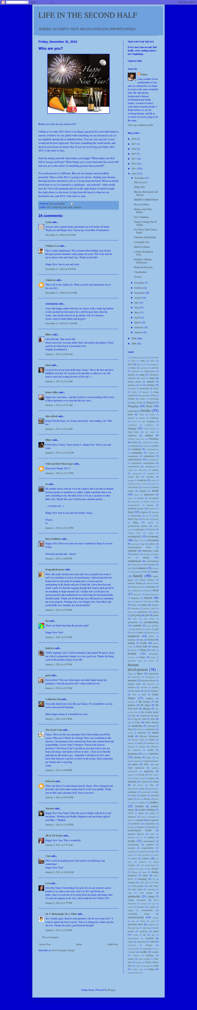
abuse (133, 367)
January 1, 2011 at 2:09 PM (58, 558)
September (139, 292)
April (137, 317)
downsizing (136, 515)
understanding (133, 938)
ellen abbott (51, 416)
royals (130, 854)
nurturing (132, 781)
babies (134, 392)
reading (151, 837)
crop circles (133, 487)
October (138, 287)
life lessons (144, 701)
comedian (135, 445)
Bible (153, 395)
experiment (135, 571)
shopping (142, 878)
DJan (48, 365)
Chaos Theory (149, 428)
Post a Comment (50, 937)
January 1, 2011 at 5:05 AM (58, 354)
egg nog (134, 543)
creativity (142, 480)
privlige (131, 827)
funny (134, 604)
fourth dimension (152, 594)
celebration (132, 425)
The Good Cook (53, 729)
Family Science (147, 579)
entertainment (153, 561)
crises (153, 483)
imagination (153, 673)
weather (155, 951)
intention (77, 207)
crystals (145, 487)
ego (143, 543)
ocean (156, 781)
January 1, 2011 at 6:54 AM (58, 428)
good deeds (149, 618)
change (132, 428)
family (138, 575)
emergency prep (150, 550)
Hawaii (151, 639)
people (144, 795)
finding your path (137, 586)
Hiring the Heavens (143, 267)
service (141, 868)
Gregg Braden (136, 629)
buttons (142, 418)
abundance (154, 364)
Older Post (112, 944)
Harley (151, 636)
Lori (47, 883)
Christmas (154, 438)
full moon (147, 601)
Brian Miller (51, 392)
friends (148, 598)
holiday (132, 653)
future (144, 604)
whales (131, 958)
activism (155, 367)
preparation (150, 823)
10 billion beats (137, 357)
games (130, 611)
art (141, 385)
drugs (135, 522)
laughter (149, 698)
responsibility (148, 847)
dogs (130, 512)
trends (135, 934)
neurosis (131, 774)
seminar (131, 868)
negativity (148, 771)
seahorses (142, 861)
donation (155, 512)
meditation (150, 729)
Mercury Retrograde (149, 736)
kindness (155, 690)
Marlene (49, 808)
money (142, 746)
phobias (147, 798)
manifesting (137, 725)
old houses (138, 785)
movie (144, 753)
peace (133, 795)
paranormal (145, 792)
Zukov (137, 972)
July (136, 302)
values (130, 941)
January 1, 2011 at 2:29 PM (58, 609)
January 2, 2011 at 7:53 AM (58, 844)
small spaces (145, 882)
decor (137, 494)
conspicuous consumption (143, 463)
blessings (154, 398)
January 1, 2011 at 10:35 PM (59, 797)
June (136, 307)
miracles (131, 746)
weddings (149, 955)
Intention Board (148, 680)
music (148, 757)
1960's (156, 357)
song (129, 892)
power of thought (148, 816)
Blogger (111, 989)
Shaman (135, 872)
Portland (139, 806)
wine (138, 965)
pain (142, 788)
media (139, 729)
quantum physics (136, 833)
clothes (134, 442)
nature (135, 764)
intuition (131, 687)
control (130, 470)
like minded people (150, 712)
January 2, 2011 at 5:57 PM (58, 902)
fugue (137, 601)
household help (134, 660)
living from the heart (149, 715)
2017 (134, 143)
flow (129, 590)
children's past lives (136, 439)
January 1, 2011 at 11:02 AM (59, 452)
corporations (137, 473)
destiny (140, 498)
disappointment (134, 505)
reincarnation (149, 841)
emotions (135, 554)
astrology (150, 384)
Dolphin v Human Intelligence (143, 261)
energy (146, 557)
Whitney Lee (52, 245)
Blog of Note (137, 402)
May (136, 312)
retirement (143, 851)
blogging (133, 406)
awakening (57, 207)
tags (133, 921)
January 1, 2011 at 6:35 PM (58, 718)
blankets (143, 398)
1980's (133, 360)
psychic (152, 826)
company (151, 452)
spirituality (134, 896)
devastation (154, 498)
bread (141, 414)
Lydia (48, 222)
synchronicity (136, 917)
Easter (152, 529)
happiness (134, 636)
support (130, 910)
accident (143, 367)
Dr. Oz (149, 515)
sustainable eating (138, 913)
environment (149, 564)
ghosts (156, 611)
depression (149, 494)
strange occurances (137, 899)
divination (152, 508)
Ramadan (131, 837)
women (147, 965)
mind (140, 743)
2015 (134, 153)
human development (138, 667)
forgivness (138, 594)
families (155, 571)
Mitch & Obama (142, 246)
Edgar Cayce (139, 540)
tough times (146, 927)
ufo (144, 934)
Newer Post (45, 944)
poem (133, 802)
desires (130, 498)
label (134, 694)
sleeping (131, 882)
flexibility (151, 586)
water (133, 951)
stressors (143, 903)
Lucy (137, 722)
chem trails (133, 431)
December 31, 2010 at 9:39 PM (60, 234)
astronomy (132, 388)
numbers (151, 778)
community (136, 452)
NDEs (146, 764)
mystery (138, 761)
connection (149, 456)
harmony (131, 639)
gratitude (137, 625)
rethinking (132, 851)
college (156, 442)
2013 (134, 158)
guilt (157, 629)
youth (130, 972)
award (156, 388)
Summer (141, 906)
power (141, 813)
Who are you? (140, 182)
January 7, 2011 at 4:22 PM (58, 930)
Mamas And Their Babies (143, 210)
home (142, 657)
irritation (144, 687)
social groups (137, 885)
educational (153, 540)
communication (152, 449)
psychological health (139, 830)
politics (154, 802)
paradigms (132, 791)
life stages (146, 705)
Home (79, 944)
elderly (152, 543)
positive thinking (147, 809)
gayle (48, 675)
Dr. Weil (146, 519)
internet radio (134, 683)
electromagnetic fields (139, 547)
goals (135, 618)
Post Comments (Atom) (63, 950)
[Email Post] (72, 203)
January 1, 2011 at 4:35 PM (58, 664)
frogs (130, 601)
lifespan (146, 708)
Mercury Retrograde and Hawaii (146, 193)
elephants (132, 550)
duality (150, 522)
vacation (149, 938)
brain (130, 414)
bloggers (151, 402)
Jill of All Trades (54, 835)
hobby (153, 650)
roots (153, 851)
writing (150, 969)
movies (154, 753)
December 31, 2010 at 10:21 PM (61, 292)
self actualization (148, 865)
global (156, 615)
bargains (145, 392)
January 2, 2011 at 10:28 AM (59, 872)
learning (131, 701)
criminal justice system (137, 483)
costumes (150, 476)
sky (154, 879)
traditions (144, 931)
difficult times (149, 501)
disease (150, 505)
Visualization (140, 271)
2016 (134, 148)
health (143, 643)
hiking (143, 649)
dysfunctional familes (138, 525)
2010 (134, 173)
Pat (47, 620)
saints (156, 854)
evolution (141, 568)
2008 (134, 343)
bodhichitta (132, 411)
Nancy (144, 74)
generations (142, 611)
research (131, 847)
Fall (145, 571)
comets (146, 445)
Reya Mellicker (53, 538)
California (154, 417)
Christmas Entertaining (145, 237)
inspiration (136, 677)
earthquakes (140, 529)
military (131, 743)
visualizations (133, 948)
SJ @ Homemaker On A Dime (61, 914)
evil (129, 568)
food (156, 590)
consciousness (134, 459)
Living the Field (138, 718)
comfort (155, 445)
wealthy (143, 951)
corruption (151, 473)
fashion (149, 583)
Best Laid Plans (141, 204)
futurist (155, 604)
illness (140, 673)
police (142, 802)
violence (148, 945)
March (137, 322)
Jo (46, 484)
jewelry (155, 687)
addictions (136, 371)
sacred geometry (143, 854)
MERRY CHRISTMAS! (146, 199)
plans (156, 798)
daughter (143, 490)
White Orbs (139, 187)
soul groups (146, 892)
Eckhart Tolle (134, 533)
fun (157, 601)
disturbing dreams (136, 508)
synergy (156, 917)
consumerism (133, 466)
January (138, 332)
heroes (133, 650)
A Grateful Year (141, 242)
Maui (130, 729)
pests (139, 798)
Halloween (151, 632)
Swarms (138, 276)
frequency (135, 597)
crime (153, 480)
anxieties (131, 385)
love (153, 718)
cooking (155, 469)
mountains (133, 753)
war (157, 948)
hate (141, 639)
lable (144, 694)
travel (156, 931)
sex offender (153, 868)
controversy (142, 470)
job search (135, 690)
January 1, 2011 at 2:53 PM (58, 637)
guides (148, 629)
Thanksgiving (133, 927)
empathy (146, 554)
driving (156, 519)
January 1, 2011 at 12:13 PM (59, 473)
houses (151, 660)
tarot (153, 921)
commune (136, 449)
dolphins (144, 512)
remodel (149, 844)
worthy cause (137, 969)
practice (131, 820)
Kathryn (49, 648)
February (139, 327)
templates (152, 924)
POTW (130, 813)
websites (136, 955)
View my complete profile (140, 125)
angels (142, 378)
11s (148, 357)
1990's (143, 360)
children (149, 435)
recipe (131, 841)
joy (145, 690)
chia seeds (150, 432)
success (131, 907)
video (152, 941)
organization (133, 788)
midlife (152, 739)
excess (156, 568)
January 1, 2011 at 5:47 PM (58, 688)
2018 (134, 138)
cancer (134, 421)
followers (138, 590)
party (156, 791)
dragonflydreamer (54, 569)
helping (155, 646)
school (134, 858)
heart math (67, 207)
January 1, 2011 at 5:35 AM (58, 405)
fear (157, 583)
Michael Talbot (138, 739)
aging (142, 374)
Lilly (133, 715)
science (145, 858)
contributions (150, 466)
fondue (147, 590)
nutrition (145, 781)
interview (151, 684)
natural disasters (151, 760)
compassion (133, 456)
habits (140, 632)
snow (156, 882)
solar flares (153, 885)
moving (137, 757)
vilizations (132, 945)
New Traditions (141, 217)
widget (138, 962)
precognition (153, 820)
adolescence (149, 371)
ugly (153, 934)
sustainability (147, 910)
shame (144, 872)
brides (152, 414)
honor (153, 657)
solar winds (137, 889)
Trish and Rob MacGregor (59, 463)
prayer (140, 819)
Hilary (48, 334)
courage (131, 480)
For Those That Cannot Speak (145, 231)
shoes (145, 875)
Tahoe (143, 921)
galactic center (149, 608)
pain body (152, 788)
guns (133, 632)
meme (130, 732)
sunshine (152, 907)
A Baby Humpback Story (143, 253)
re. (142, 837)
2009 (134, 338)
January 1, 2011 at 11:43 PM (59, 824)
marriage (151, 725)
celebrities (149, 425)
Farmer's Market (135, 583)
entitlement (136, 564)
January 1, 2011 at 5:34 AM (58, 381)
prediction (135, 823)
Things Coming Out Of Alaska (145, 223)
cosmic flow (133, 476)
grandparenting (151, 622)
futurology (135, 608)
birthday (131, 398)
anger (152, 378)
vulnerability (147, 948)
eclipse (151, 533)
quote (152, 834)
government (133, 622)
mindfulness (151, 743)
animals (150, 381)
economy (153, 536)
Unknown (50, 280)
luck (129, 722)
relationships (133, 844)
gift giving (136, 615)
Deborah (50, 781)
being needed (143, 395)
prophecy (141, 826)
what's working (144, 959)
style (153, 903)
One (151, 784)
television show (135, 924)
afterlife (131, 374)
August (138, 297)
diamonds (135, 501)
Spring (151, 896)
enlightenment (134, 560)
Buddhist (131, 418)
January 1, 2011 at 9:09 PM (58, 770)
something (151, 889)
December (139, 177)
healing (131, 643)
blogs (149, 406)
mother (150, 749)
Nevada (141, 774)
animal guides (134, 381)
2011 (49, 207)
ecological (134, 536)
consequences (153, 459)
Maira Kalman (152, 722)
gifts (147, 615)
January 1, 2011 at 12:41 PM (59, 527)
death (155, 490)
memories (142, 732)
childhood (132, 435)
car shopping (148, 421)
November (139, 282)
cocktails (145, 442)
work (156, 965)
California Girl (53, 699)
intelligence (150, 677)
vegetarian (141, 941)
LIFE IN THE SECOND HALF (87, 15)
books (146, 410)
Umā (47, 856)
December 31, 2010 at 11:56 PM (61, 323)
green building (153, 625)
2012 (134, 163)
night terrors (139, 778)
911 (145, 364)
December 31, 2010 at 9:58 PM (60, 269)
